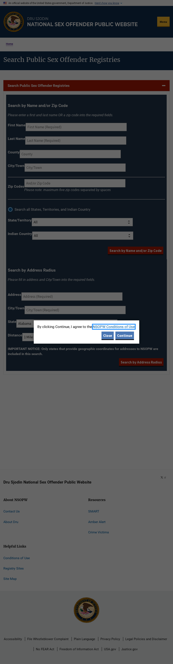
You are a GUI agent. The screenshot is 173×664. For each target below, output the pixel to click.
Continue (124, 335)
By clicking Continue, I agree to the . (86, 327)
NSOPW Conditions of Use (114, 327)
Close (107, 335)
